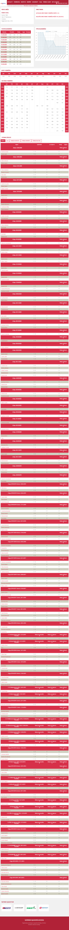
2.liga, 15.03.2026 (17, 147)
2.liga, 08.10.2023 (16, 321)
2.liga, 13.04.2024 (16, 282)
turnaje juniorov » (26, 140)
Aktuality (10, 2)
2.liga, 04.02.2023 (16, 350)
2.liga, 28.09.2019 (16, 475)
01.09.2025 (4, 59)
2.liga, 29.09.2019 (16, 466)
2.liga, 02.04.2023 (16, 337)
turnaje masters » (36, 140)
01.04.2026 (4, 42)
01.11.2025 (4, 54)
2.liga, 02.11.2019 (16, 456)
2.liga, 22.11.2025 (17, 180)
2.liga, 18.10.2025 (17, 200)
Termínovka (17, 2)
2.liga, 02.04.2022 (16, 398)
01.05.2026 (4, 39)
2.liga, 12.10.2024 (16, 273)
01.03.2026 (4, 44)
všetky (3, 140)
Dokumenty (35, 2)
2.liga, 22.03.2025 (16, 221)
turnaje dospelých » (15, 140)
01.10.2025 (4, 57)
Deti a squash (55, 2)
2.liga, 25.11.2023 (16, 312)
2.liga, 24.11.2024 (16, 246)
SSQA (40, 2)
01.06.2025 (4, 61)
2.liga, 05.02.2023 (16, 343)
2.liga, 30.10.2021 (16, 425)
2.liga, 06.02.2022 (16, 405)
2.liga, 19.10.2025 (17, 191)
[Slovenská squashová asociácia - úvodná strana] (3, 5)
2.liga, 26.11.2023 (16, 303)
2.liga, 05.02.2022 (16, 412)
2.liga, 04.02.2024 (16, 294)
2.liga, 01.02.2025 (16, 239)
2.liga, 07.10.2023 (16, 330)
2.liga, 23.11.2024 (16, 255)
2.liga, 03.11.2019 (16, 450)
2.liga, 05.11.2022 (16, 361)
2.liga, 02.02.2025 (16, 230)
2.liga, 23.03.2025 (16, 212)
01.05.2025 (4, 64)
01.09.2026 (4, 35)
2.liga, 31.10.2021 (16, 418)
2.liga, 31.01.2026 (17, 166)
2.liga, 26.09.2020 (16, 441)
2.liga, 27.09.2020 (16, 432)
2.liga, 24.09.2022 (16, 378)
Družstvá (23, 2)
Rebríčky (29, 2)
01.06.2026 (4, 37)
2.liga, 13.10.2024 (16, 264)
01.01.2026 (4, 49)
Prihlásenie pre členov (62, 3)
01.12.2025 (4, 52)
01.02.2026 (4, 47)
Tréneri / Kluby (47, 2)
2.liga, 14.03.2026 (17, 157)
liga (7, 140)
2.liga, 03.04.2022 (16, 389)
